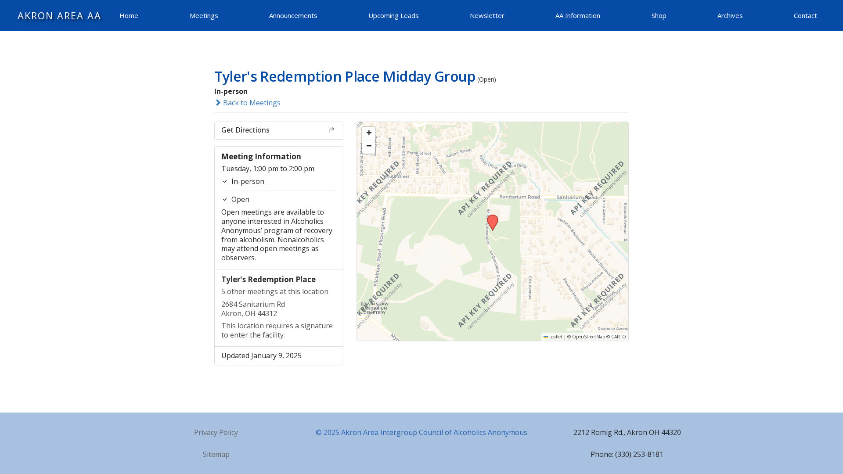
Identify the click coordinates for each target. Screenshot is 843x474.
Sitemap (216, 454)
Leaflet (555, 337)
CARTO (618, 337)
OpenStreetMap (588, 337)
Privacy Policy (216, 432)
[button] (489, 217)
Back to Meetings (251, 103)
